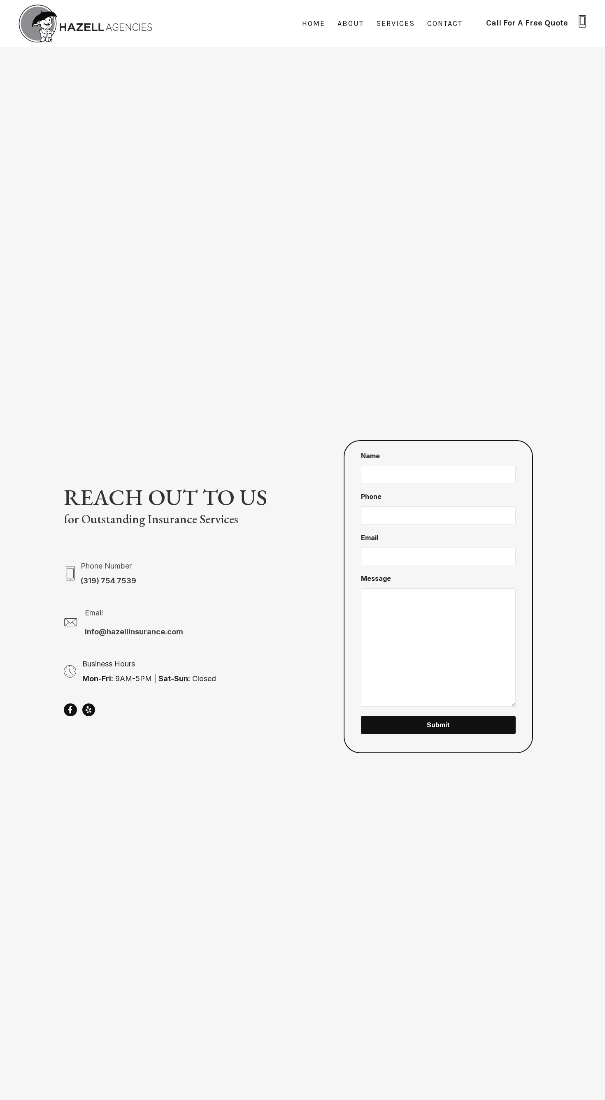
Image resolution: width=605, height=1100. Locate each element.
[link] (313, 23)
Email (369, 538)
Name (370, 456)
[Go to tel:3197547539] (537, 23)
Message (376, 578)
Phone (371, 496)
